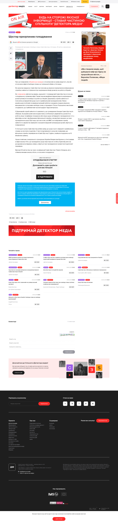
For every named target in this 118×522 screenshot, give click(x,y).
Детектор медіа (21, 1)
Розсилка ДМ (33, 437)
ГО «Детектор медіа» (95, 1)
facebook (51, 423)
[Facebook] (11, 48)
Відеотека (11, 437)
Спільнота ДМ (18, 372)
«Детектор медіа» (70, 211)
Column (87, 280)
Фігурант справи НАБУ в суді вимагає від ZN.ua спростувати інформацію (91, 119)
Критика (41, 6)
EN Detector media (75, 1)
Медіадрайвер (13, 432)
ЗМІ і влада (32, 222)
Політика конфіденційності (37, 425)
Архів (31, 439)
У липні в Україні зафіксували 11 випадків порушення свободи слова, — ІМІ (93, 129)
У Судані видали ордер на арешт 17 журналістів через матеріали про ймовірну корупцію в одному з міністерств (93, 100)
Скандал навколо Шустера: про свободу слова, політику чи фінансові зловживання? (58, 283)
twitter (51, 425)
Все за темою (104, 144)
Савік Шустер (13, 222)
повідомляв (21, 94)
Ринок (55, 6)
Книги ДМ (32, 428)
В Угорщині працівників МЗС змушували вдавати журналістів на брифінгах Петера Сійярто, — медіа (92, 110)
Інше (80, 267)
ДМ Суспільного (42, 1)
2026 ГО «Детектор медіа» (27, 473)
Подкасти (61, 6)
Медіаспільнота (12, 255)
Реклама (32, 430)
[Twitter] (11, 53)
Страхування (94, 6)
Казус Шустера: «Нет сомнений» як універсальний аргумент (23, 283)
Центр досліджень (53, 1)
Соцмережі (53, 421)
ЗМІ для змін (12, 428)
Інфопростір (69, 6)
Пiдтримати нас (102, 420)
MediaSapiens (31, 1)
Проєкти (12, 421)
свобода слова (23, 222)
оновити (72, 332)
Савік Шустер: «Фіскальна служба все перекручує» (92, 270)
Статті (35, 6)
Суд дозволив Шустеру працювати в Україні (90, 257)
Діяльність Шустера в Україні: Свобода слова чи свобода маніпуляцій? (24, 298)
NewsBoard (12, 434)
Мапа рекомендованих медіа (16, 446)
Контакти (32, 432)
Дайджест (85, 267)
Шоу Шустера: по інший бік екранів (53, 270)
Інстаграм (52, 428)
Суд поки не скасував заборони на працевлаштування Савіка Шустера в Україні (24, 270)
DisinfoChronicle (64, 1)
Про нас (32, 421)
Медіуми (11, 450)
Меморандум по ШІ (35, 427)
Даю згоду (59, 519)
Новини (30, 6)
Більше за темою (84, 91)
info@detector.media (25, 471)
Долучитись (45, 202)
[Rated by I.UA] (65, 503)
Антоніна (85, 1)
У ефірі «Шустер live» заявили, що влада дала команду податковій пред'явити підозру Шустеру (58, 258)
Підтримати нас (34, 434)
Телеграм (52, 427)
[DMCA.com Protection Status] (53, 503)
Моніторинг (49, 6)
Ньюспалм (11, 448)
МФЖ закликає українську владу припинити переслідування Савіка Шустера (21, 258)
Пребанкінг (12, 430)
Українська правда (36, 82)
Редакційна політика (35, 423)
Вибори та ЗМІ (13, 439)
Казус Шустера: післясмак (85, 282)
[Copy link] (11, 58)
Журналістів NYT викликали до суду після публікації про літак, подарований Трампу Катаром (93, 138)
